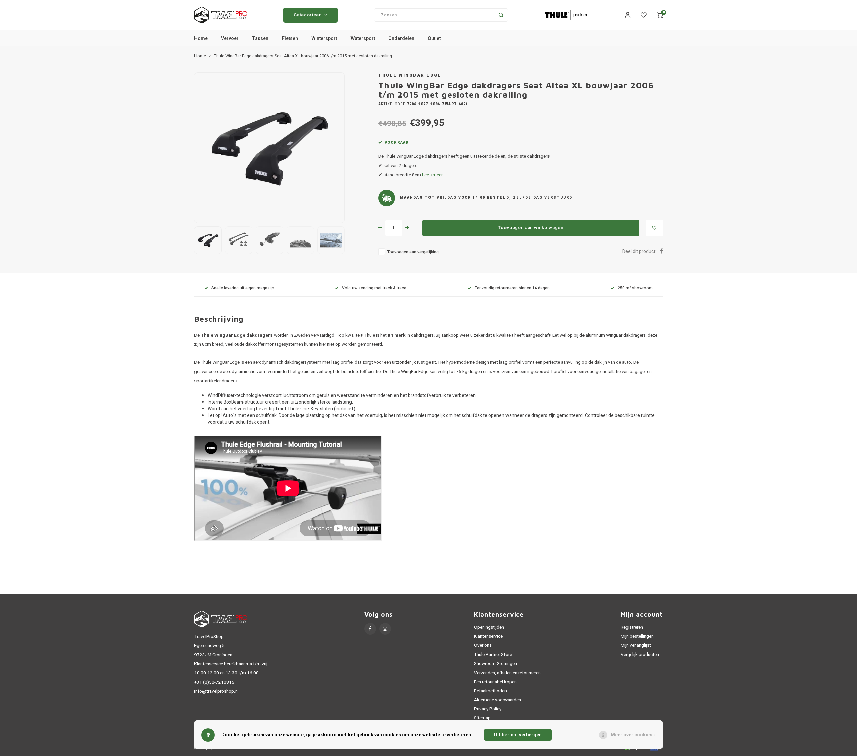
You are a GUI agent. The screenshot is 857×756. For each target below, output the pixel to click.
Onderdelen (401, 38)
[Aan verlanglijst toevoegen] (654, 228)
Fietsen (290, 38)
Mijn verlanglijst (636, 645)
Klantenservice (488, 636)
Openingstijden (489, 627)
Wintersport (324, 38)
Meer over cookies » (633, 734)
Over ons (483, 645)
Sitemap (482, 718)
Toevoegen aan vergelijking (413, 252)
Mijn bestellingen (637, 636)
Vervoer (230, 38)
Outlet (434, 38)
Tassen (260, 38)
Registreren (632, 627)
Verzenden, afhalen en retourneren (507, 673)
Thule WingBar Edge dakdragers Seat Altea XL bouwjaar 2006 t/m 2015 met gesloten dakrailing (303, 56)
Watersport (362, 38)
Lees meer (432, 174)
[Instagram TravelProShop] (385, 629)
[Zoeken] (501, 15)
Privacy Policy (487, 709)
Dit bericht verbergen (518, 734)
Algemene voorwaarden (497, 700)
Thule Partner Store (493, 654)
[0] (660, 15)
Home (201, 38)
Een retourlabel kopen (495, 682)
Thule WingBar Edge (409, 75)
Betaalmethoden (490, 691)
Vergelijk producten (640, 654)
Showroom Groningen (495, 663)
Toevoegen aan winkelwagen (531, 227)
